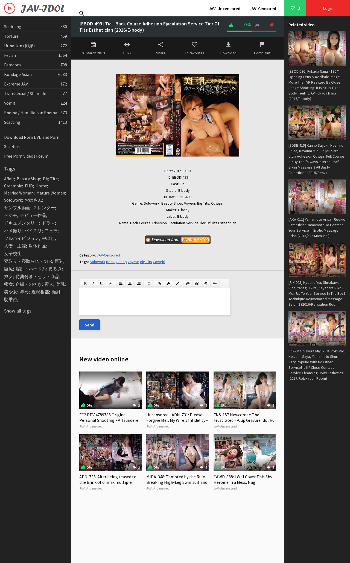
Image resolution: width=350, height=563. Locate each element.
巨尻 (8, 269)
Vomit (35, 103)
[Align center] (130, 284)
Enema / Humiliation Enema (35, 112)
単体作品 (37, 246)
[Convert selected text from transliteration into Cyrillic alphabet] (206, 284)
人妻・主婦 (15, 246)
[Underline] (101, 284)
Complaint (262, 53)
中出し (48, 238)
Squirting (35, 26)
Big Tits (50, 178)
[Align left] (121, 284)
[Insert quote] (197, 284)
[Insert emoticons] (149, 284)
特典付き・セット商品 (37, 276)
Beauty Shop (28, 178)
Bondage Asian (35, 74)
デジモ (10, 215)
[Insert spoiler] (215, 284)
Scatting (35, 122)
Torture (35, 36)
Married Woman (19, 193)
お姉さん (33, 200)
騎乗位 (10, 299)
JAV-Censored (262, 8)
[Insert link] (159, 284)
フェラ (51, 230)
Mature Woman (50, 193)
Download (228, 53)
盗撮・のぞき (29, 284)
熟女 (8, 276)
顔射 (56, 291)
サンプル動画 (17, 207)
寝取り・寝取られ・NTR (28, 261)
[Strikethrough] (110, 284)
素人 (49, 284)
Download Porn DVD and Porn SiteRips (31, 141)
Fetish (35, 55)
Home (41, 185)
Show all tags (17, 311)
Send (89, 325)
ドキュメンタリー (21, 223)
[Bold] (85, 284)
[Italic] (93, 284)
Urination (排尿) (35, 45)
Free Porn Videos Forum (26, 156)
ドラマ (48, 223)
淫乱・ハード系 (31, 269)
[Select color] (177, 284)
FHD (29, 185)
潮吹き (55, 269)
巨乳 (59, 261)
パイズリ (33, 230)
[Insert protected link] (168, 284)
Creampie (13, 185)
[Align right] (139, 284)
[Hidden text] (187, 284)
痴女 (8, 284)
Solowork (13, 200)
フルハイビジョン (21, 238)
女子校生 (13, 253)
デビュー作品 (33, 215)
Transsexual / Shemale (35, 93)
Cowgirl (159, 261)
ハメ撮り (13, 230)
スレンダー (44, 207)
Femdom (35, 64)
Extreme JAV (35, 84)
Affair (9, 178)
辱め (24, 291)
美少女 (10, 291)
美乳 (60, 284)
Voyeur (133, 261)
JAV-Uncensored (224, 8)
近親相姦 (40, 291)
